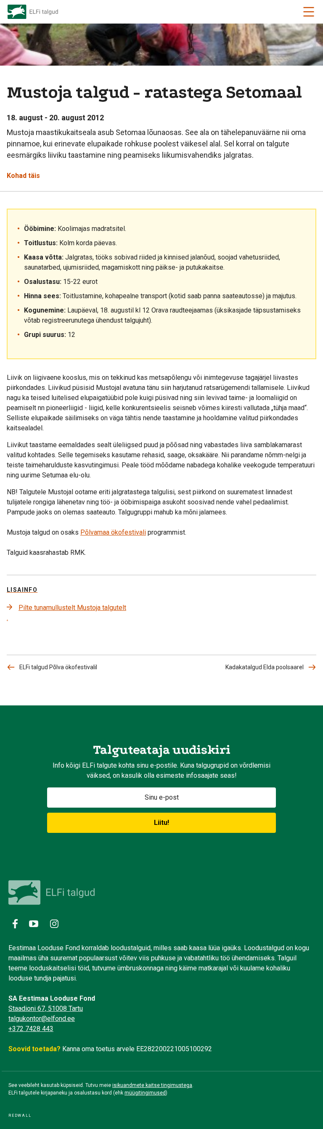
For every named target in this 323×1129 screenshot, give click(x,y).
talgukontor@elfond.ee (41, 1019)
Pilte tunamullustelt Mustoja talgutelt (72, 608)
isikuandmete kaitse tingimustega (152, 1085)
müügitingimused (145, 1093)
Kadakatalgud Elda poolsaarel (264, 667)
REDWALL (20, 1115)
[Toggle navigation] (308, 12)
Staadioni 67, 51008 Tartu (45, 1008)
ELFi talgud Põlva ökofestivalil (58, 667)
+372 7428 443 (30, 1029)
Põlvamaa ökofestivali (113, 532)
